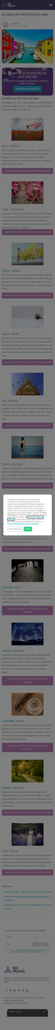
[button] (15, 529)
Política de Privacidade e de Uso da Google (23, 524)
